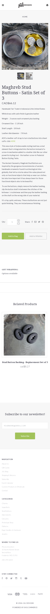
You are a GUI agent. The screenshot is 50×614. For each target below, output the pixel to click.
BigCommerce (31, 607)
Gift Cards (5, 468)
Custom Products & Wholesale (13, 487)
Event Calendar (7, 483)
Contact (5, 490)
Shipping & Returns (9, 475)
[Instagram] (16, 578)
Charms (5, 503)
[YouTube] (26, 578)
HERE (13, 141)
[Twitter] (11, 578)
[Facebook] (2, 578)
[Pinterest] (7, 578)
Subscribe (5, 479)
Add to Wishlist (35, 236)
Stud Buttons (7, 511)
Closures (5, 519)
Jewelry (4, 534)
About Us (5, 464)
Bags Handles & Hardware (11, 530)
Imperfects (6, 507)
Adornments (6, 515)
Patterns (5, 526)
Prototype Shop (7, 522)
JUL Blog (5, 471)
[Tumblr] (21, 578)
